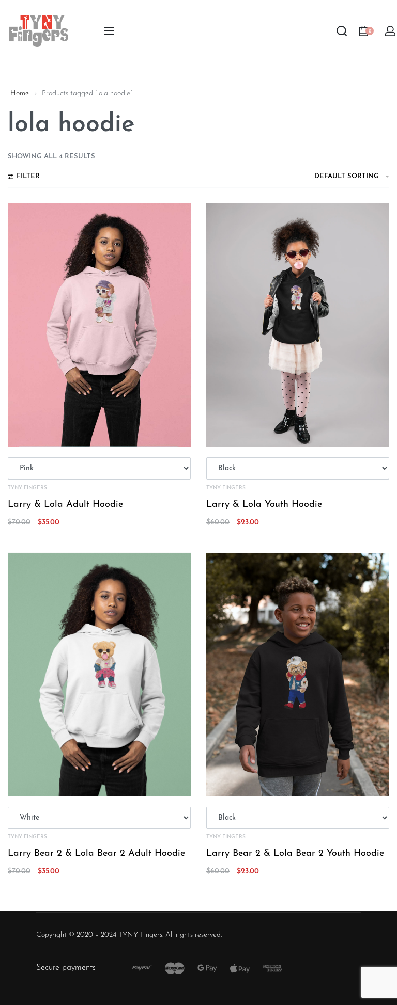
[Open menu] (109, 31)
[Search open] (341, 31)
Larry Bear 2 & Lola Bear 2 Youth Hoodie (295, 853)
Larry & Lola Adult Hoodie (65, 504)
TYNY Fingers (27, 488)
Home (19, 94)
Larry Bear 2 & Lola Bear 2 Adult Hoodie (96, 853)
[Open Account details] (391, 31)
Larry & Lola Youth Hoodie (264, 504)
